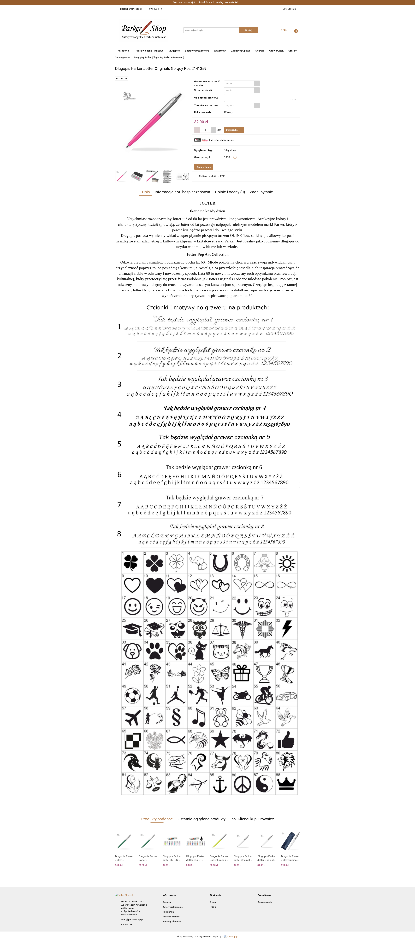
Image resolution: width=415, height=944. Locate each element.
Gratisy (292, 50)
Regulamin (168, 911)
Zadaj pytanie (204, 167)
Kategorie (124, 50)
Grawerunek (276, 50)
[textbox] (239, 83)
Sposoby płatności (172, 921)
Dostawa (167, 902)
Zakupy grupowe (240, 50)
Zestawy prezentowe (197, 50)
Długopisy (174, 50)
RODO (213, 907)
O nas (213, 902)
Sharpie (259, 50)
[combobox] (242, 83)
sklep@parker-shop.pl (132, 919)
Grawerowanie (264, 902)
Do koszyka (232, 130)
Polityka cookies (171, 916)
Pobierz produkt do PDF (212, 176)
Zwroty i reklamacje (173, 907)
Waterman (220, 50)
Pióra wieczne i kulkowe (150, 50)
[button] (169, 895)
